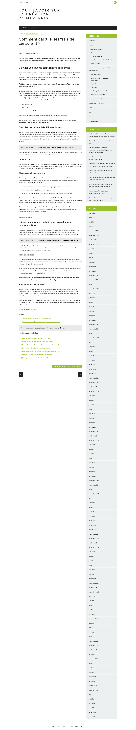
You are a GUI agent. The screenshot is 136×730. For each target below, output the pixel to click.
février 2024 (92, 315)
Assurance (92, 40)
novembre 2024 (94, 280)
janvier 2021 (92, 476)
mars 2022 (92, 418)
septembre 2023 (94, 338)
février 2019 (92, 578)
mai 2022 (91, 409)
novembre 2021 (94, 431)
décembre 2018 (94, 583)
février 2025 (92, 266)
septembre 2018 (94, 592)
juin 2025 (91, 249)
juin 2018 (91, 605)
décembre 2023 (94, 324)
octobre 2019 (93, 543)
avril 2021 (92, 463)
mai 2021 (91, 458)
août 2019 (92, 552)
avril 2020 (92, 516)
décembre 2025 (94, 231)
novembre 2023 (94, 329)
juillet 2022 (92, 400)
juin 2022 (91, 405)
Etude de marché (96, 56)
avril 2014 (92, 703)
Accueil (23, 28)
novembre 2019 (94, 538)
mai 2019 (91, 565)
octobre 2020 (93, 489)
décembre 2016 (94, 641)
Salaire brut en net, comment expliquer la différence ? (40, 345)
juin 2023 (91, 351)
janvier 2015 (92, 681)
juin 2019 (91, 561)
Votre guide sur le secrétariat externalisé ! (36, 358)
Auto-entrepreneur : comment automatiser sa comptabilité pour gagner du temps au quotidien (101, 150)
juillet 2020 (92, 503)
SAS (90, 112)
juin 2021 (91, 454)
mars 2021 (92, 467)
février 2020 (92, 525)
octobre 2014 (93, 685)
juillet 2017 (92, 623)
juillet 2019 (92, 556)
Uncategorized (93, 121)
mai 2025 (91, 253)
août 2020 (92, 498)
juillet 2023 (92, 347)
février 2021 (92, 471)
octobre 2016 (93, 650)
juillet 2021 (92, 449)
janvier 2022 (92, 427)
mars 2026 (92, 226)
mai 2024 (91, 306)
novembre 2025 (94, 235)
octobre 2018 (93, 587)
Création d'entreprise (95, 49)
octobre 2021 (93, 436)
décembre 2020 (94, 480)
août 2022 (92, 396)
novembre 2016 (94, 645)
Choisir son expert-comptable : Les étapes (36, 338)
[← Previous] (21, 374)
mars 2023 (92, 364)
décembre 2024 (94, 275)
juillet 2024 (92, 298)
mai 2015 (91, 668)
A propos (33, 28)
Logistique (94, 87)
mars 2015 (92, 672)
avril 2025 (92, 257)
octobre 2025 (93, 240)
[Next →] (80, 374)
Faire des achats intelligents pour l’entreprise (37, 341)
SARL (90, 107)
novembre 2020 (94, 485)
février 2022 (92, 422)
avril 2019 (92, 570)
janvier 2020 (92, 529)
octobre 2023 (93, 333)
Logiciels (93, 84)
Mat (42, 34)
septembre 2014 (94, 690)
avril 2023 (92, 360)
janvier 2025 (92, 271)
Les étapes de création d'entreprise (102, 60)
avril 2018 (92, 614)
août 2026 (92, 213)
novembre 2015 (94, 659)
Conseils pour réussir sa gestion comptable (37, 354)
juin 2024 (91, 302)
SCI (90, 116)
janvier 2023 (92, 373)
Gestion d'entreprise (95, 74)
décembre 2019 (94, 534)
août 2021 (92, 445)
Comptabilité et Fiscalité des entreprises (67, 366)
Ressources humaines (98, 94)
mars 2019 (92, 574)
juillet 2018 (92, 601)
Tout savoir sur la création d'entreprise (39, 14)
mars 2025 (92, 262)
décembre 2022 (94, 378)
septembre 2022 (94, 391)
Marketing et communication (100, 91)
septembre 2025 (94, 244)
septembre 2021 (94, 440)
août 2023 (92, 342)
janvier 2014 (92, 717)
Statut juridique (95, 63)
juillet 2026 (92, 217)
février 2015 (92, 676)
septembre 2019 (94, 547)
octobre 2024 (93, 284)
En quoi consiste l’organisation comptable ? (37, 348)
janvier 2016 (92, 654)
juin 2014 (91, 694)
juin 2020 (91, 507)
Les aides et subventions (96, 99)
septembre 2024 (94, 289)
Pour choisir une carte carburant (36, 209)
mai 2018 (91, 610)
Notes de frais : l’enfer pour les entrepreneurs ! (36, 318)
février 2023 (92, 369)
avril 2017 (92, 632)
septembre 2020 (94, 494)
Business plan (95, 53)
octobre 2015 (93, 663)
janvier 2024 (92, 320)
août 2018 (92, 596)
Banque (91, 45)
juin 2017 (91, 627)
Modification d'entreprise (96, 103)
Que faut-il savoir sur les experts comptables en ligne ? (41, 351)
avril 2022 (92, 413)
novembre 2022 (94, 382)
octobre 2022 (93, 387)
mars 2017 (92, 636)
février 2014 (92, 712)
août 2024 (92, 293)
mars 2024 (92, 311)
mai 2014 (91, 699)
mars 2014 (92, 708)
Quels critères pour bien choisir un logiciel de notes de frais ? (41, 322)
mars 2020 (92, 520)
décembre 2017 (94, 619)
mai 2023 (91, 356)
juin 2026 (91, 222)
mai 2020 (91, 512)
